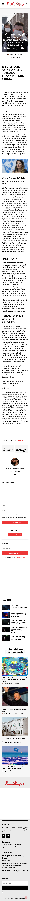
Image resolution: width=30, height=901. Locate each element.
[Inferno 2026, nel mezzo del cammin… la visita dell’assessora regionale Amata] (6, 629)
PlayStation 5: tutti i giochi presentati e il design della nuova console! (21, 450)
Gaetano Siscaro (8, 683)
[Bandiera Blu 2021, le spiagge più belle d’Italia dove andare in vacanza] (15, 755)
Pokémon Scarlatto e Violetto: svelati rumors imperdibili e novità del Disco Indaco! (14, 679)
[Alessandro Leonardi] (8, 54)
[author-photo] (3, 683)
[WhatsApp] (20, 534)
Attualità (4, 867)
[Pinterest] (17, 534)
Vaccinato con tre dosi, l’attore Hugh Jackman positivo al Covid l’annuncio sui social (15, 709)
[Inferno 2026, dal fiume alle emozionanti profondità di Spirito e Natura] (6, 615)
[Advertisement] (15, 576)
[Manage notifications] (26, 897)
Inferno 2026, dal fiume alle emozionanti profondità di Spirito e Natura (18, 614)
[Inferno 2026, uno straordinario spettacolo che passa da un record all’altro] (6, 607)
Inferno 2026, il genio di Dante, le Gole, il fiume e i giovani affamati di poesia (18, 622)
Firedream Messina (8, 713)
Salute (18, 31)
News (11, 31)
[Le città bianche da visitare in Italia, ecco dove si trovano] (15, 726)
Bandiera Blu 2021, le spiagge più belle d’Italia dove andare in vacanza (14, 767)
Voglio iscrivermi (14, 553)
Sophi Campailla (8, 742)
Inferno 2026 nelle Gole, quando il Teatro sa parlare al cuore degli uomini (19, 637)
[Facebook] (9, 534)
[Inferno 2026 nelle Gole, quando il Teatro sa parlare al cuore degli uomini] (6, 638)
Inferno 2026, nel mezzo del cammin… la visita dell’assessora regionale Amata (19, 630)
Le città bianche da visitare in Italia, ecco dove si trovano (14, 739)
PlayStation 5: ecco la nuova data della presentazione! (7, 449)
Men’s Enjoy (20, 440)
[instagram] (15, 474)
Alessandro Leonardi (16, 54)
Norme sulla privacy (20, 557)
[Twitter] (13, 534)
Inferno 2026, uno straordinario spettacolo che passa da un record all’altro (19, 607)
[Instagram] (8, 836)
